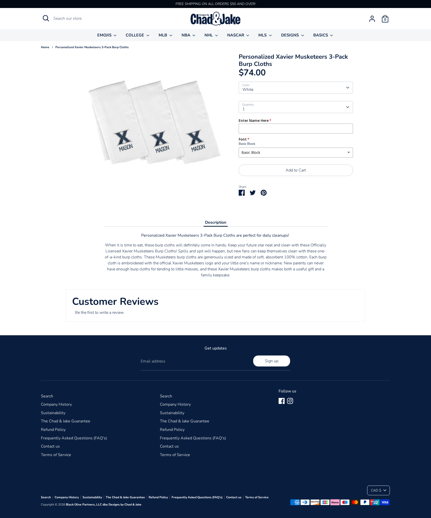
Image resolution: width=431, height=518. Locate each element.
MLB (163, 35)
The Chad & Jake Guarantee (65, 421)
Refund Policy (53, 429)
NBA (186, 35)
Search (47, 396)
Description (215, 222)
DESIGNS (290, 35)
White (247, 89)
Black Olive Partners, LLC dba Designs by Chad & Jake (103, 505)
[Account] (372, 19)
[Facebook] (282, 401)
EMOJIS (104, 35)
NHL (209, 35)
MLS (263, 35)
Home (45, 47)
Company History (56, 404)
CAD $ (376, 490)
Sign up (271, 361)
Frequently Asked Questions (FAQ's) (74, 438)
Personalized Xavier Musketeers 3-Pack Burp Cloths (92, 47)
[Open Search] (46, 18)
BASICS (321, 35)
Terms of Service (56, 455)
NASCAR (236, 35)
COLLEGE (135, 35)
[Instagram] (290, 401)
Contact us (50, 446)
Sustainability (53, 413)
